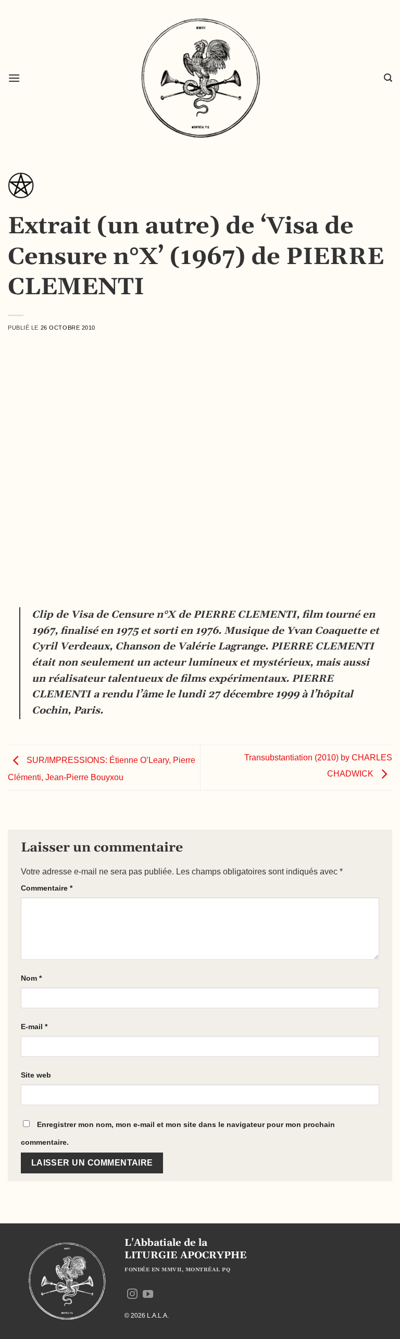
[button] (14, 78)
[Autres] (21, 188)
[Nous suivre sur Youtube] (148, 1294)
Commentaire (46, 888)
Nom (31, 978)
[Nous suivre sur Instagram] (132, 1294)
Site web (36, 1075)
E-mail (34, 1026)
